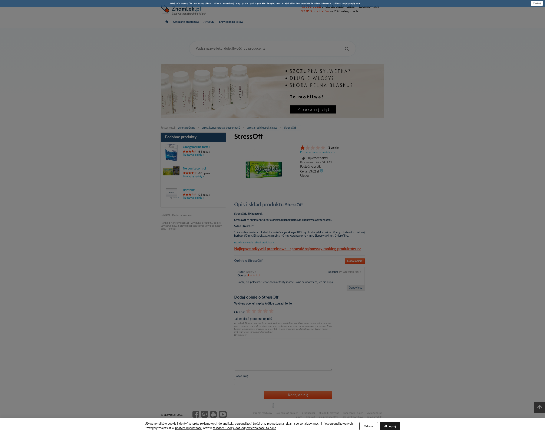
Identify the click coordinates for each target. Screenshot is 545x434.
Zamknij (537, 3)
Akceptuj (390, 426)
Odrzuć (369, 426)
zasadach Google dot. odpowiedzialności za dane (244, 428)
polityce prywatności (188, 428)
